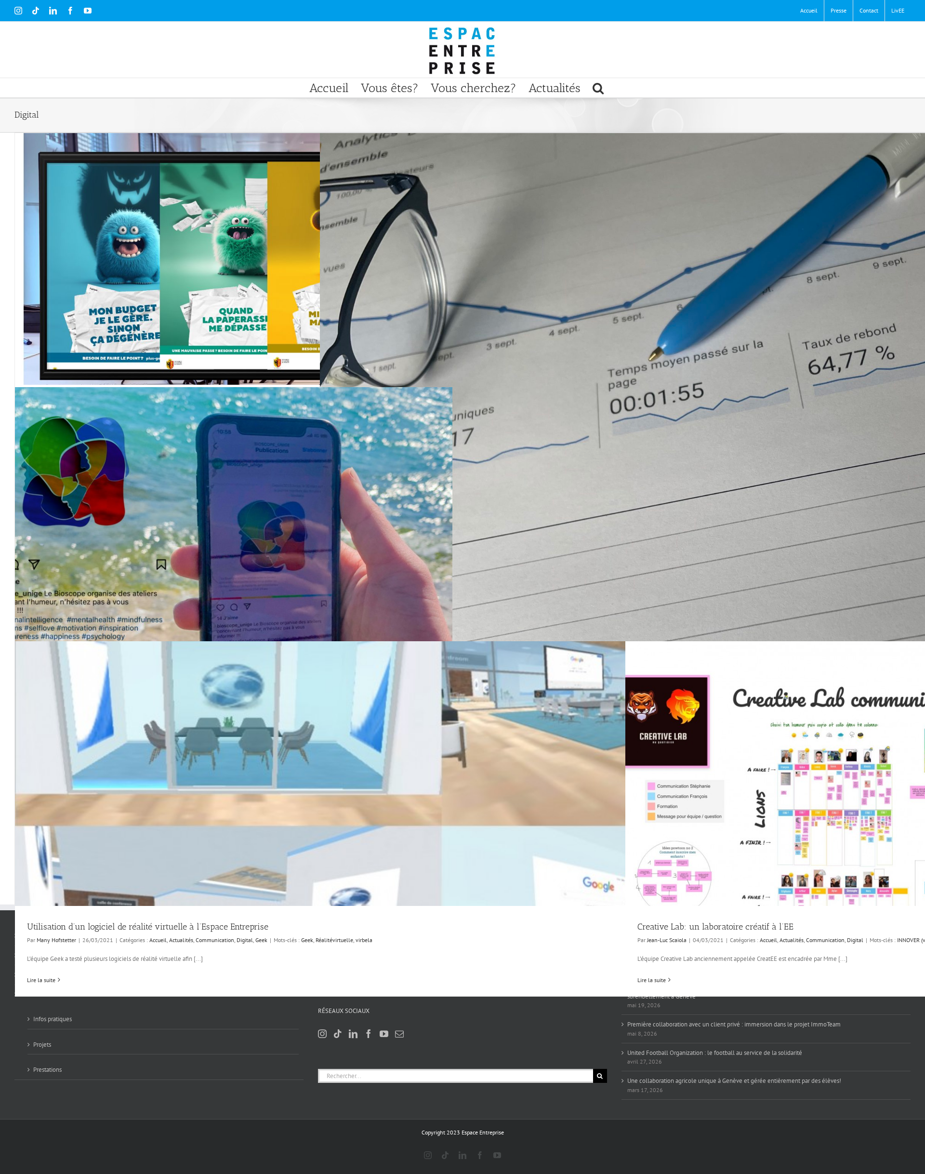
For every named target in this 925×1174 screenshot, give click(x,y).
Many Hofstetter (56, 940)
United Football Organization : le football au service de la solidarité (714, 1053)
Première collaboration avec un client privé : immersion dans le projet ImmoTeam (734, 1024)
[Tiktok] (337, 1033)
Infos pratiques (52, 1019)
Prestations (47, 1070)
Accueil (158, 940)
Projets (42, 1044)
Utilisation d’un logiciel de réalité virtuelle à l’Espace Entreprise (147, 926)
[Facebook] (368, 1033)
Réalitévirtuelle (334, 940)
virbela (364, 940)
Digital (245, 940)
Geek (261, 940)
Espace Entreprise (483, 1132)
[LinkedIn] (353, 1033)
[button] (598, 87)
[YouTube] (384, 1033)
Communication (215, 940)
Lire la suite (41, 980)
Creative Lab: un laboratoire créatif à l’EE (715, 926)
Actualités (181, 940)
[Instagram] (322, 1033)
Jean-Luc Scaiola (667, 940)
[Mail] (399, 1033)
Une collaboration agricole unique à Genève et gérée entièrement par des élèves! (734, 1081)
